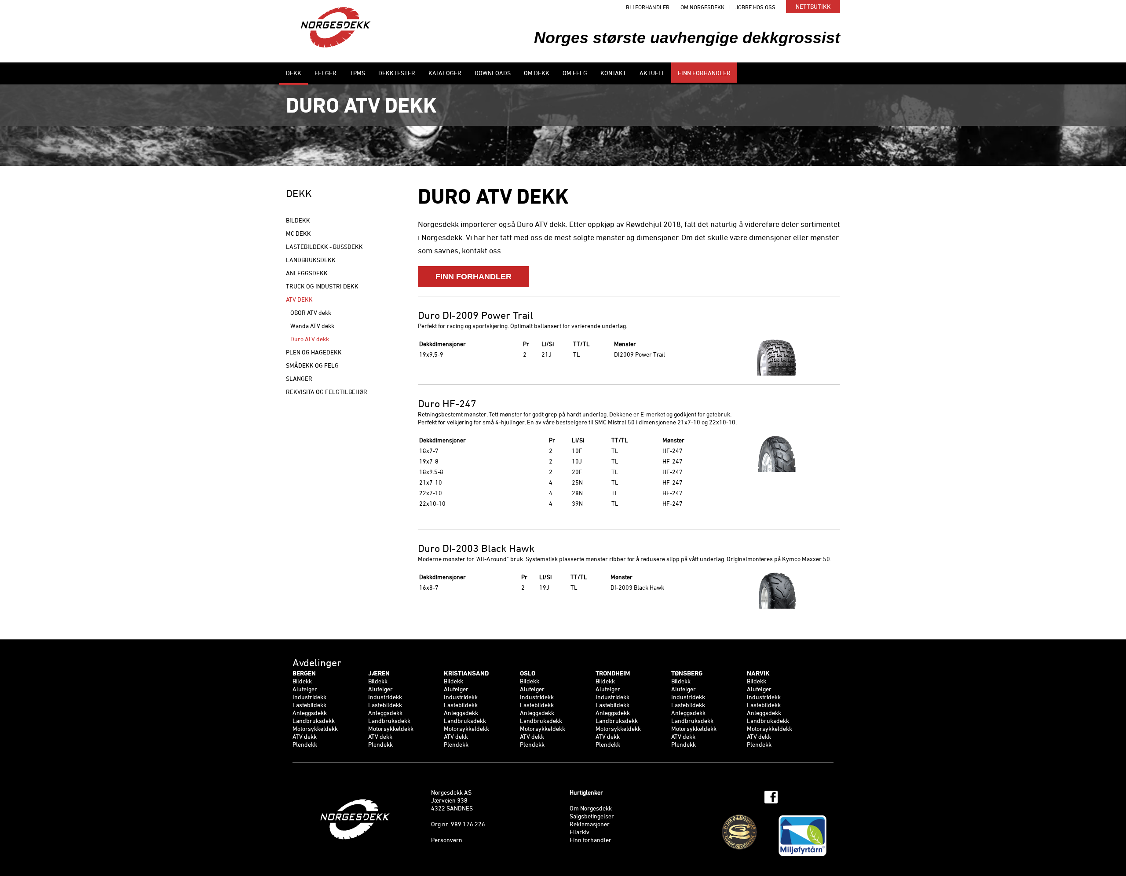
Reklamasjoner (590, 825)
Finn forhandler (590, 840)
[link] (330, 709)
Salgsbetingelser (592, 817)
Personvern (446, 840)
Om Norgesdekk (591, 809)
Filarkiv (579, 832)
